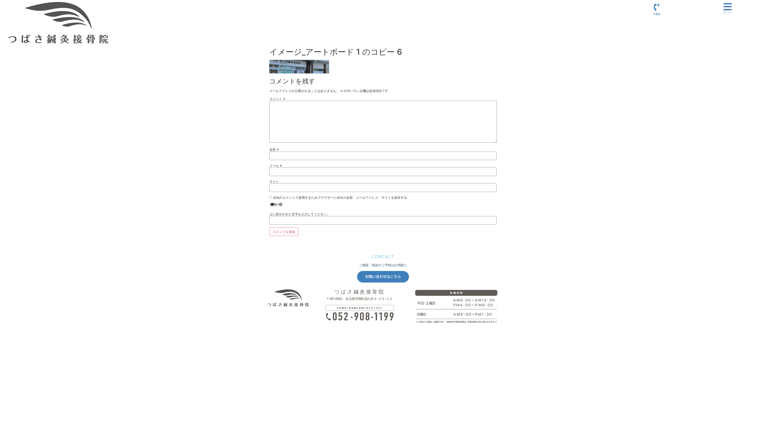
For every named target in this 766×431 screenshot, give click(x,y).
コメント (277, 98)
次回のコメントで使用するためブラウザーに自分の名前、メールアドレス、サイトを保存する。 (341, 197)
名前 (274, 149)
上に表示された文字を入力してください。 (299, 214)
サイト (274, 181)
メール (275, 165)
